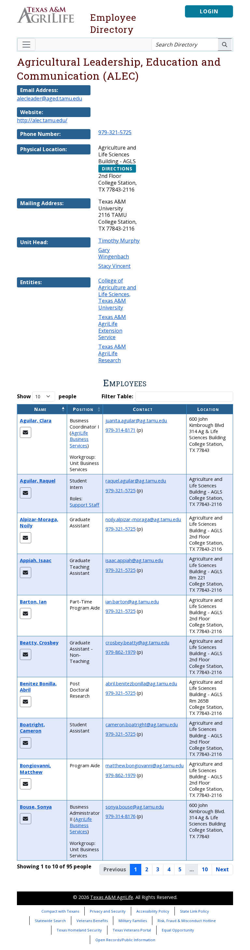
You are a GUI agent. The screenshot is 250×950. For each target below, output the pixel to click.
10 (205, 869)
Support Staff (84, 505)
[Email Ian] (25, 613)
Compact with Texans (60, 911)
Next (222, 869)
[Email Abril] (25, 701)
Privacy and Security (108, 911)
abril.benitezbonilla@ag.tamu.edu (141, 683)
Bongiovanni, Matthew (35, 768)
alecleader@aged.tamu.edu (49, 98)
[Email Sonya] (25, 818)
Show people (46, 396)
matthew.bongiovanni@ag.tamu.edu (144, 765)
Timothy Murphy (119, 240)
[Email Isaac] (25, 572)
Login (209, 11)
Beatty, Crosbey (39, 643)
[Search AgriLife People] (225, 44)
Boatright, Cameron (32, 727)
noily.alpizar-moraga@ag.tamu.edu (143, 519)
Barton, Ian (33, 602)
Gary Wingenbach (113, 253)
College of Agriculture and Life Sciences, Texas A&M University (117, 294)
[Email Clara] (25, 432)
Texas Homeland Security (79, 930)
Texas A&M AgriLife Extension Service (112, 327)
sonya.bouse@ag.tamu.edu (134, 807)
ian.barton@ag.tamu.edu (132, 602)
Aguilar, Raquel (37, 481)
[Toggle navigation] (26, 44)
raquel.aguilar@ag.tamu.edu (135, 481)
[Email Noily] (25, 537)
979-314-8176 (120, 816)
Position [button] (83, 409)
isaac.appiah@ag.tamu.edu (134, 560)
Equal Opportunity (178, 930)
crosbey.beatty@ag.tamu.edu (137, 643)
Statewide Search (50, 920)
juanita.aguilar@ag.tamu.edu (136, 420)
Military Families (132, 920)
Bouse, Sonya (36, 807)
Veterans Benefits (92, 920)
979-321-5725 (115, 132)
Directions (117, 168)
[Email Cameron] (25, 742)
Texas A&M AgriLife (111, 897)
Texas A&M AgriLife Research (112, 353)
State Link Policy (194, 911)
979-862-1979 (120, 652)
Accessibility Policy (152, 911)
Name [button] (40, 409)
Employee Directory (113, 23)
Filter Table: (117, 396)
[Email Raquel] (25, 492)
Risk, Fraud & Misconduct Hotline (187, 920)
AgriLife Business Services (79, 439)
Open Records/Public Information (125, 939)
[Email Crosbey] (25, 654)
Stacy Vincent (114, 266)
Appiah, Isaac (35, 560)
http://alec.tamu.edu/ (42, 120)
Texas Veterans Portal (132, 930)
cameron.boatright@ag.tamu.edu (141, 724)
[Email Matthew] (25, 783)
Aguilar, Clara (35, 420)
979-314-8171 (120, 430)
